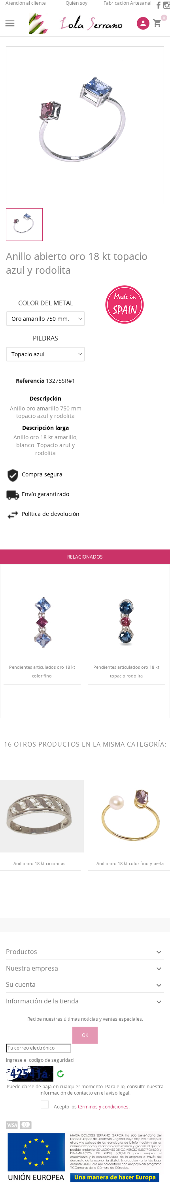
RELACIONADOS (85, 556)
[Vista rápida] (35, 702)
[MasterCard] (26, 1124)
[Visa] (12, 1124)
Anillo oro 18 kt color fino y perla (130, 863)
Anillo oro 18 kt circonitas (39, 863)
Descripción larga (45, 427)
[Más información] (48, 702)
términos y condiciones (103, 1106)
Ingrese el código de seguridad (40, 1060)
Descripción (45, 398)
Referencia (30, 380)
